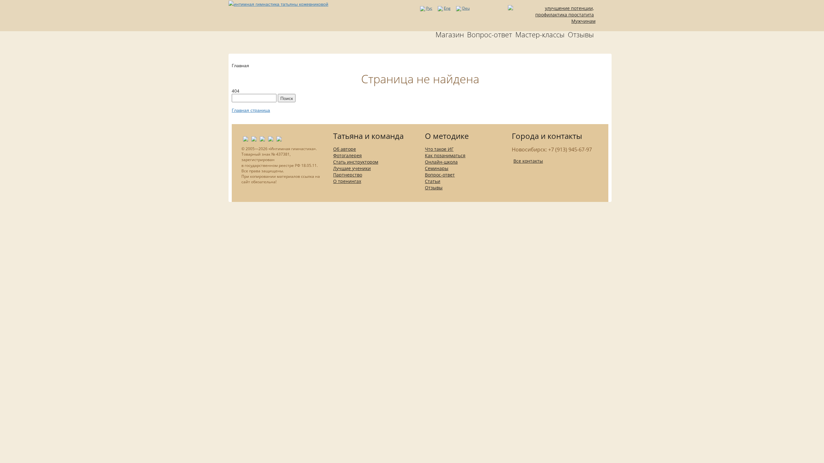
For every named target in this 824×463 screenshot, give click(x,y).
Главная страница (251, 110)
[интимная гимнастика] (278, 3)
